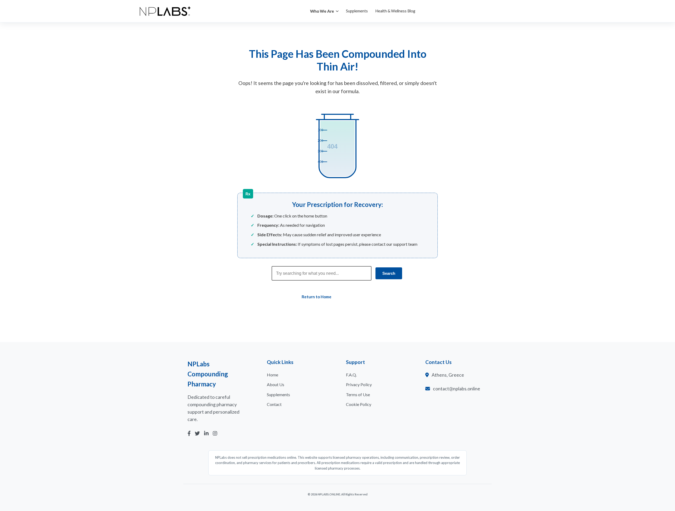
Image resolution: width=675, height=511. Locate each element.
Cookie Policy (358, 404)
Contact (274, 404)
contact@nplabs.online (456, 388)
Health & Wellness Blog (395, 10)
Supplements (357, 10)
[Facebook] (189, 433)
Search (388, 273)
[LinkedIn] (206, 433)
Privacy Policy (359, 384)
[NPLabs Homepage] (165, 11)
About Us (275, 384)
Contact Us (362, 296)
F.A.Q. (351, 374)
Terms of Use (358, 394)
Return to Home (316, 296)
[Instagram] (215, 433)
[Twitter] (197, 433)
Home (272, 374)
